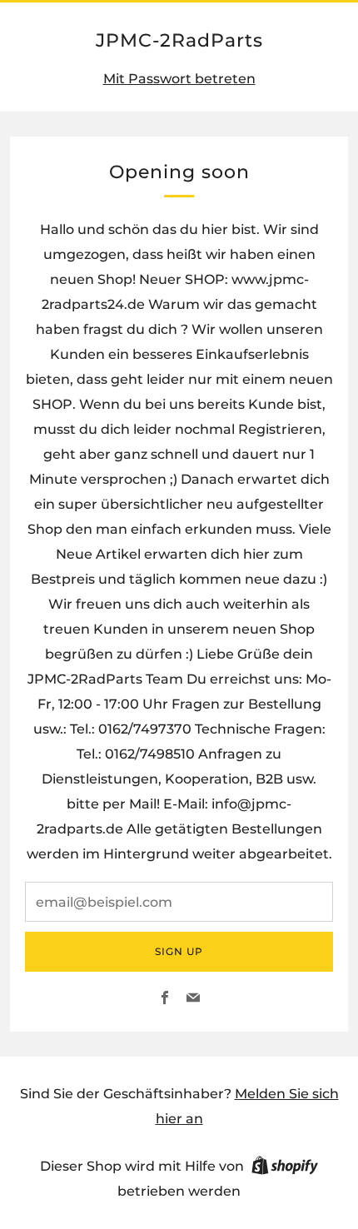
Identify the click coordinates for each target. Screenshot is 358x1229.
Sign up (179, 951)
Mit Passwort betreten (179, 79)
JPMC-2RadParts (179, 40)
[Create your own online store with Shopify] (284, 1168)
